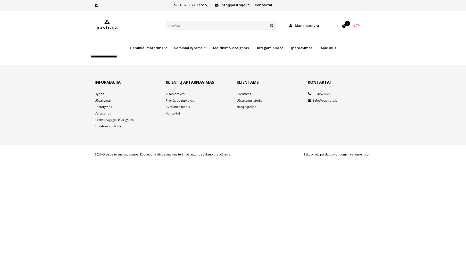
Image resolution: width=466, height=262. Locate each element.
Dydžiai (100, 94)
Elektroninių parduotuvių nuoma (325, 154)
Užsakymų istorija (250, 100)
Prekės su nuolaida (180, 100)
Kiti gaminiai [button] (268, 48)
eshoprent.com (360, 154)
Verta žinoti (103, 113)
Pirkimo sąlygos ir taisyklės (114, 119)
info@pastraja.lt (234, 5)
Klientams (248, 82)
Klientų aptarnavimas (190, 82)
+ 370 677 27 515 (192, 5)
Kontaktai (263, 5)
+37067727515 (322, 94)
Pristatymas (103, 107)
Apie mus (328, 48)
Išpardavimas (301, 48)
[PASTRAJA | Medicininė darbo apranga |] (126, 26)
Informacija (108, 82)
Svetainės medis (178, 107)
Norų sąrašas (246, 107)
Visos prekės (175, 94)
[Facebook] (97, 5)
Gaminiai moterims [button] (146, 48)
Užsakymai (103, 100)
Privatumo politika (108, 126)
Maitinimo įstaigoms (231, 48)
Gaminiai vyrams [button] (188, 48)
